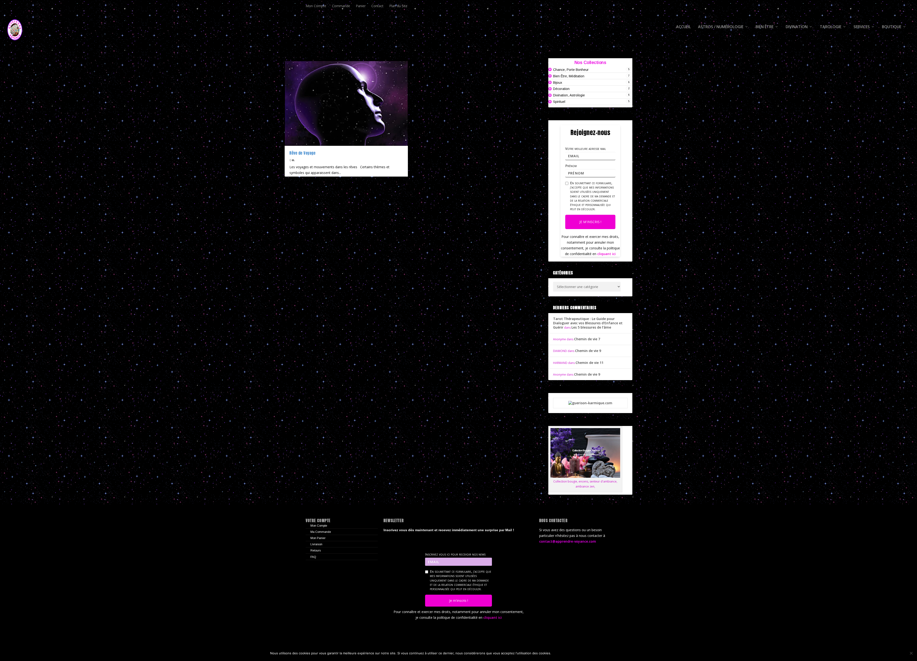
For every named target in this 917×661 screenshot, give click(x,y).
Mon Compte (316, 6)
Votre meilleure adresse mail (585, 149)
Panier (361, 6)
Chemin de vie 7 (587, 339)
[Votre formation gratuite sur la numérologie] (590, 403)
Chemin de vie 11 (589, 362)
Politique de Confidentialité (618, 653)
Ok (558, 653)
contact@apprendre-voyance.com (567, 541)
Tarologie (830, 27)
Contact (377, 6)
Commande (341, 6)
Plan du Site (398, 6)
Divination (797, 27)
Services (861, 27)
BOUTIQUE (891, 27)
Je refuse (577, 653)
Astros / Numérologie (720, 27)
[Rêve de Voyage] (346, 103)
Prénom (571, 166)
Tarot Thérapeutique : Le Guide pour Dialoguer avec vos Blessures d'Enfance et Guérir (588, 323)
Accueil (683, 27)
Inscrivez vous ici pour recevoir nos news (455, 554)
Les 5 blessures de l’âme (591, 327)
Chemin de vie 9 (588, 350)
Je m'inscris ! (590, 222)
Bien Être (764, 27)
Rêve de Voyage (302, 153)
